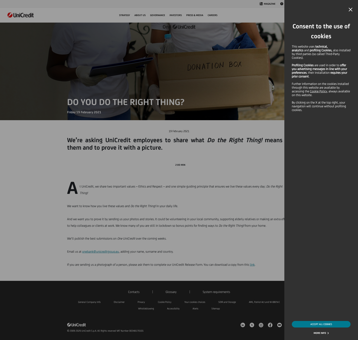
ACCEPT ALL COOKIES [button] (321, 324)
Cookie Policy (318, 91)
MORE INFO (320, 333)
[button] (351, 9)
